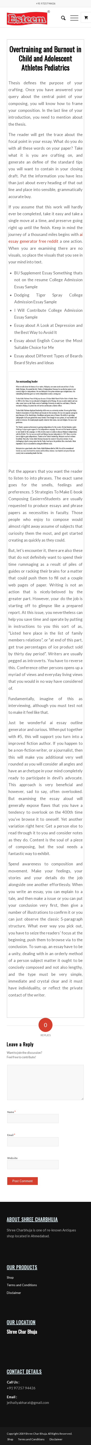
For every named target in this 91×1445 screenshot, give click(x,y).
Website (12, 1158)
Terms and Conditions (22, 1285)
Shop (10, 1277)
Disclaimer (14, 1293)
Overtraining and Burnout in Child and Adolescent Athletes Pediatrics (45, 58)
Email (11, 1135)
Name (11, 1112)
